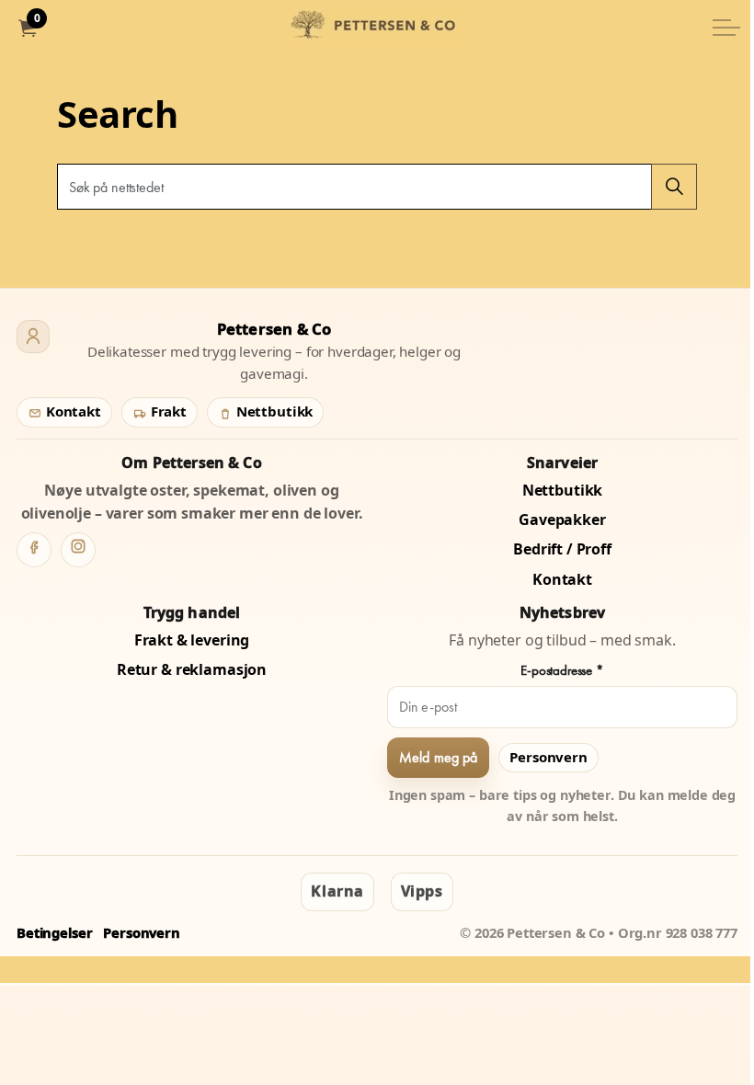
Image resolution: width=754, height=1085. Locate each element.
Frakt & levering (192, 640)
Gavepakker (562, 519)
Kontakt (71, 411)
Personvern (548, 757)
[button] (674, 187)
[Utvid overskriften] (726, 27)
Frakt (167, 411)
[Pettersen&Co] (377, 27)
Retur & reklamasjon (192, 669)
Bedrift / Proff (562, 549)
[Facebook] (34, 549)
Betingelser (54, 932)
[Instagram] (78, 549)
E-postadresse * (562, 670)
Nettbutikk (273, 411)
